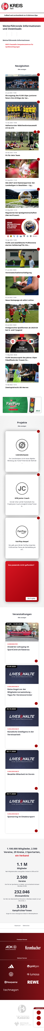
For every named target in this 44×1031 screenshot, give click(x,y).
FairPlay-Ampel (22, 541)
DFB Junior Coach (22, 498)
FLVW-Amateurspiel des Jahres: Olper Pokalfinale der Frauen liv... (21, 358)
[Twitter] (14, 34)
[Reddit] (19, 34)
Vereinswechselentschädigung (18, 272)
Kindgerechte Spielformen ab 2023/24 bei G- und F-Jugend (21, 328)
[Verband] (39, 1023)
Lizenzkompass (22, 455)
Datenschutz (26, 925)
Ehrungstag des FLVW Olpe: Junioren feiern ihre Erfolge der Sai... (21, 96)
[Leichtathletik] (39, 1018)
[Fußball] (39, 1013)
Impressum (18, 925)
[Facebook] (9, 34)
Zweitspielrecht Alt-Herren (16, 387)
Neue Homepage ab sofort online (19, 300)
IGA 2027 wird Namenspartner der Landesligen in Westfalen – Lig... (20, 184)
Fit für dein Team (12, 155)
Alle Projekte (31, 598)
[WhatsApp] (4, 34)
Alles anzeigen (22, 69)
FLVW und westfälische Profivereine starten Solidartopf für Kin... (20, 244)
